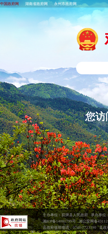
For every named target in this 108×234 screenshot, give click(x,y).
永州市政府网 (65, 4)
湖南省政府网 (36, 4)
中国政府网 (9, 4)
